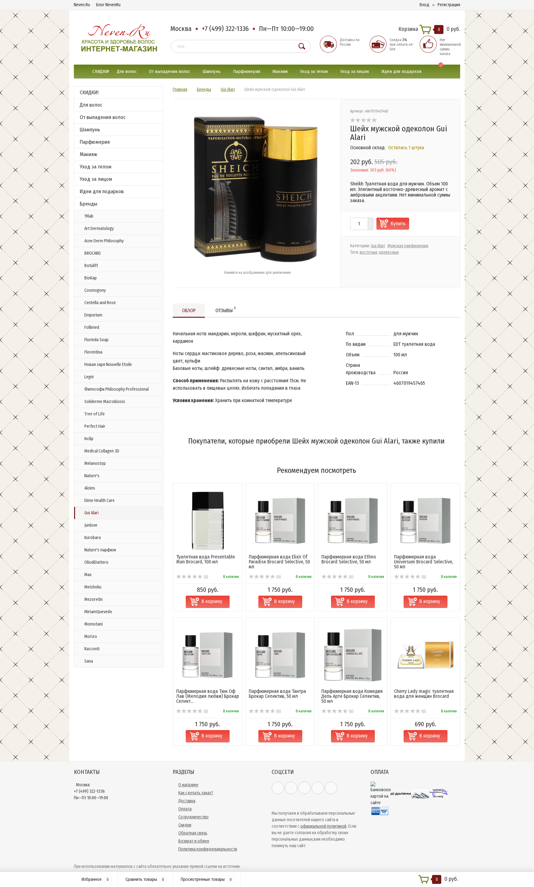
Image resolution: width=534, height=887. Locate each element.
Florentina (93, 352)
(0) (205, 577)
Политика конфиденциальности (207, 849)
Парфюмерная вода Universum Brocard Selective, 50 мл (423, 562)
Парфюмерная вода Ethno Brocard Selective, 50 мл (348, 559)
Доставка (186, 801)
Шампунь (211, 71)
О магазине (188, 784)
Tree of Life (94, 414)
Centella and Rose (100, 302)
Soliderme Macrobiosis (104, 401)
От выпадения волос (169, 71)
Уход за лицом (354, 71)
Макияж (280, 71)
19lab (88, 216)
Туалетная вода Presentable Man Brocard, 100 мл (205, 559)
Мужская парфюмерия (408, 245)
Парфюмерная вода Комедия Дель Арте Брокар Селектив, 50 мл (352, 696)
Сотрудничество (193, 817)
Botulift (91, 265)
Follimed (91, 327)
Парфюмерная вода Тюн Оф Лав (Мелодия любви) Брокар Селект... (207, 696)
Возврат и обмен (193, 841)
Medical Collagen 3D (101, 451)
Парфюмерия (246, 71)
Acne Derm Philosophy (104, 241)
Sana (88, 661)
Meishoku (92, 587)
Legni (89, 377)
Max (87, 574)
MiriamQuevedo (98, 611)
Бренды (88, 204)
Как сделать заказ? (195, 793)
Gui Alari (91, 513)
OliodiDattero (96, 562)
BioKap (90, 278)
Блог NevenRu (108, 4)
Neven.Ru (82, 4)
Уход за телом (314, 71)
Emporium (93, 315)
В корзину (211, 601)
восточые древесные (379, 252)
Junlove (90, 525)
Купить (398, 223)
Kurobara (92, 537)
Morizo (90, 636)
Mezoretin (93, 599)
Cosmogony (95, 290)
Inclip (88, 438)
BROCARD (92, 253)
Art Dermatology (99, 228)
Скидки (184, 825)
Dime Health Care (99, 500)
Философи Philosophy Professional (116, 389)
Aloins (89, 488)
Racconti (92, 648)
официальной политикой (323, 826)
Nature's (92, 475)
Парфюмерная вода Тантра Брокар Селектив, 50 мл (277, 693)
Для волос (127, 71)
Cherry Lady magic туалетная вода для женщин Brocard (424, 693)
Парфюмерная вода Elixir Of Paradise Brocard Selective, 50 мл (279, 562)
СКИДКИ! (100, 71)
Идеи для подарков (401, 71)
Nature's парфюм (100, 550)
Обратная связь (192, 833)
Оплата (185, 809)
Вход (424, 4)
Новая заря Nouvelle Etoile (108, 364)
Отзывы (225, 309)
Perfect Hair (94, 426)
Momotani (93, 624)
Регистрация (449, 4)
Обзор (189, 310)
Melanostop (95, 463)
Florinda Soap (96, 339)
